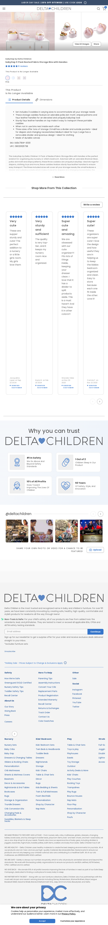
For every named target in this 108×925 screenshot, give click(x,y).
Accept (42, 921)
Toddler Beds (42, 753)
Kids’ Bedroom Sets (45, 745)
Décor (39, 779)
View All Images (82, 44)
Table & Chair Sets (45, 774)
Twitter (75, 706)
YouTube (76, 702)
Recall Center (11, 695)
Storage (40, 766)
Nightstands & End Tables (16, 787)
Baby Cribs (9, 749)
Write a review (91, 204)
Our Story (9, 706)
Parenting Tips (45, 678)
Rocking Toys (73, 783)
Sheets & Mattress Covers (17, 774)
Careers (8, 721)
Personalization (11, 766)
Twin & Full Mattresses (47, 791)
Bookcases (9, 791)
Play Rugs (71, 791)
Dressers (40, 757)
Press (7, 715)
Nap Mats (40, 808)
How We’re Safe (12, 678)
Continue (95, 631)
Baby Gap (9, 753)
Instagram (77, 689)
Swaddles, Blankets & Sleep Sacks (17, 820)
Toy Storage (73, 762)
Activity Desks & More (77, 770)
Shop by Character (45, 804)
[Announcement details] (65, 663)
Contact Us (44, 716)
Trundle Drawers (12, 804)
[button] (11, 66)
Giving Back (10, 711)
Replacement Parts (47, 691)
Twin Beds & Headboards (48, 749)
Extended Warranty (47, 699)
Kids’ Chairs (41, 770)
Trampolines (73, 787)
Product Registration (48, 695)
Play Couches (74, 779)
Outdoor (71, 766)
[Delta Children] (54, 598)
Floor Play (71, 804)
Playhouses (72, 753)
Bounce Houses (74, 796)
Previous (93, 401)
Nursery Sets (10, 745)
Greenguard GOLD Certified (18, 682)
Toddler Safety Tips (13, 691)
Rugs (6, 796)
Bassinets (9, 779)
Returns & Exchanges (48, 708)
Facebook (77, 694)
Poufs (70, 817)
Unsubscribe (9, 651)
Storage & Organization (16, 800)
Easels (70, 757)
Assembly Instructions (49, 682)
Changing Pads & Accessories (12, 814)
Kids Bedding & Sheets (47, 787)
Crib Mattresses (12, 770)
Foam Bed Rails (43, 796)
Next (100, 401)
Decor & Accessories (14, 783)
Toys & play (73, 749)
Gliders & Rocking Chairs (16, 762)
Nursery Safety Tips (13, 687)
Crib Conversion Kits (14, 808)
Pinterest (76, 698)
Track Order (44, 712)
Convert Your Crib (47, 687)
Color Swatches (46, 721)
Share (96, 44)
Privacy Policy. (69, 913)
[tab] (19, 99)
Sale (74, 678)
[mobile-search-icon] (98, 8)
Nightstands (42, 762)
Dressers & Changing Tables (18, 757)
